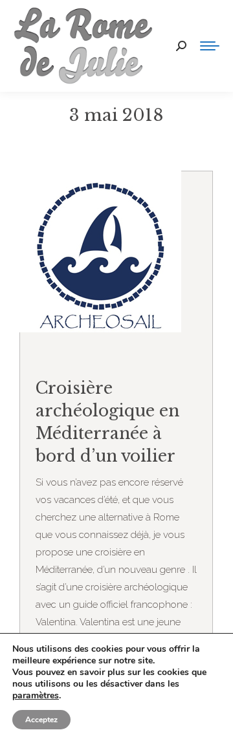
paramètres (35, 696)
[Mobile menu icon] (209, 46)
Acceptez (41, 719)
